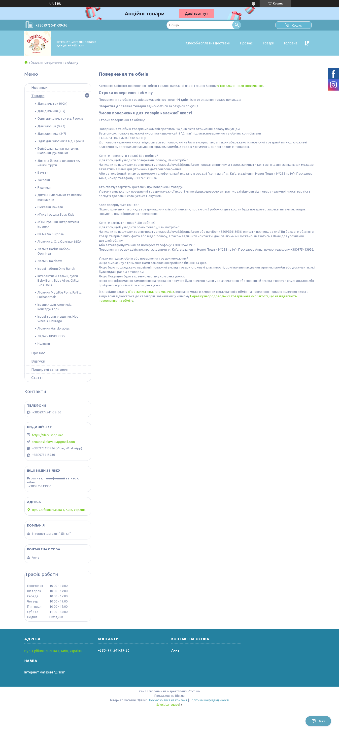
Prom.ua (194, 691)
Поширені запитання (49, 369)
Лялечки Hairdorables (53, 328)
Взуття (42, 172)
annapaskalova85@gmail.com (53, 441)
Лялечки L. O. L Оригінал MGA (59, 241)
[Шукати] (236, 25)
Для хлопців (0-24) (51, 126)
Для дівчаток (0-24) (52, 103)
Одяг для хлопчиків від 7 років (60, 141)
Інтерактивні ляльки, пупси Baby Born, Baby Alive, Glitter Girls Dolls (58, 280)
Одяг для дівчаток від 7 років (60, 118)
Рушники (44, 187)
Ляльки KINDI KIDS (51, 336)
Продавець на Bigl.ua (169, 695)
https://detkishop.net (47, 435)
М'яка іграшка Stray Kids (55, 214)
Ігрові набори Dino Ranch (56, 268)
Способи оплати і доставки (208, 43)
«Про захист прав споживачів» (240, 85)
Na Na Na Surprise (50, 234)
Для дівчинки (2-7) (51, 111)
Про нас (246, 43)
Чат (322, 721)
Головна (290, 43)
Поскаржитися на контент (168, 700)
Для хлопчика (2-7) (51, 133)
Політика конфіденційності (209, 700)
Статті (36, 377)
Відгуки (38, 361)
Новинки (39, 87)
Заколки (43, 180)
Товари (268, 43)
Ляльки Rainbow (49, 261)
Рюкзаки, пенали (50, 207)
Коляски (43, 343)
